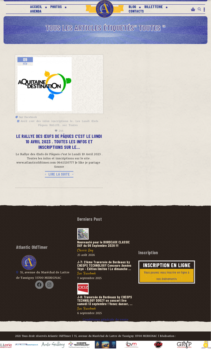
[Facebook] (39, 284)
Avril (24, 121)
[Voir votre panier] (193, 9)
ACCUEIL (36, 6)
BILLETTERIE (153, 6)
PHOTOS (56, 6)
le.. (72, 121)
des (38, 121)
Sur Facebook (28, 117)
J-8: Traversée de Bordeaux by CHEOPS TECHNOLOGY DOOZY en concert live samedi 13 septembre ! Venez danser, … (105, 300)
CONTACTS (136, 11)
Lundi (86, 121)
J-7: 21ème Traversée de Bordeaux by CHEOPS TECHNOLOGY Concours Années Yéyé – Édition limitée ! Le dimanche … (104, 265)
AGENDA (35, 11)
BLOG (132, 6)
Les (78, 121)
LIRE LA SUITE (59, 174)
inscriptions (59, 121)
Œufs (94, 121)
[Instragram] (49, 284)
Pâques (43, 125)
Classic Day (85, 250)
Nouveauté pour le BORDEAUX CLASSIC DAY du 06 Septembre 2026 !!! (103, 243)
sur (64, 125)
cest (32, 121)
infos (46, 121)
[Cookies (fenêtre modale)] (205, 344)
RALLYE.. (55, 125)
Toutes (73, 125)
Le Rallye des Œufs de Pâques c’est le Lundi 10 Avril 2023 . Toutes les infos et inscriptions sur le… (59, 141)
